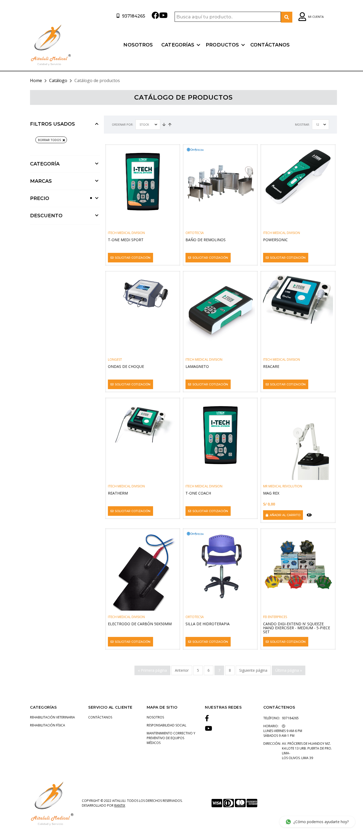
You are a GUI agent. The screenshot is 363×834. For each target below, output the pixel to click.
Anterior (182, 670)
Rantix (119, 805)
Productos (222, 45)
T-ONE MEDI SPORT (125, 239)
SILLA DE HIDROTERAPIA (207, 623)
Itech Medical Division (126, 233)
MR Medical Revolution (282, 486)
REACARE (271, 366)
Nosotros (138, 45)
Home (36, 80)
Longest (115, 359)
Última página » (288, 670)
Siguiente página (253, 670)
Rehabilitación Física (47, 725)
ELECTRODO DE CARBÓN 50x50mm (140, 623)
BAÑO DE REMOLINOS (205, 239)
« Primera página (152, 670)
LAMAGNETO (197, 366)
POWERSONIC (275, 239)
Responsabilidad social (166, 725)
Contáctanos (270, 45)
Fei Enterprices (275, 617)
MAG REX (271, 493)
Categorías (177, 45)
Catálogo (58, 80)
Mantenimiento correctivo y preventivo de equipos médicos (171, 738)
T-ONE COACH (198, 493)
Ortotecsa (194, 233)
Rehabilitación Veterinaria (52, 717)
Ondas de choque (126, 366)
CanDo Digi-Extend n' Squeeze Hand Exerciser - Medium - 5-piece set (296, 627)
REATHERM (118, 493)
